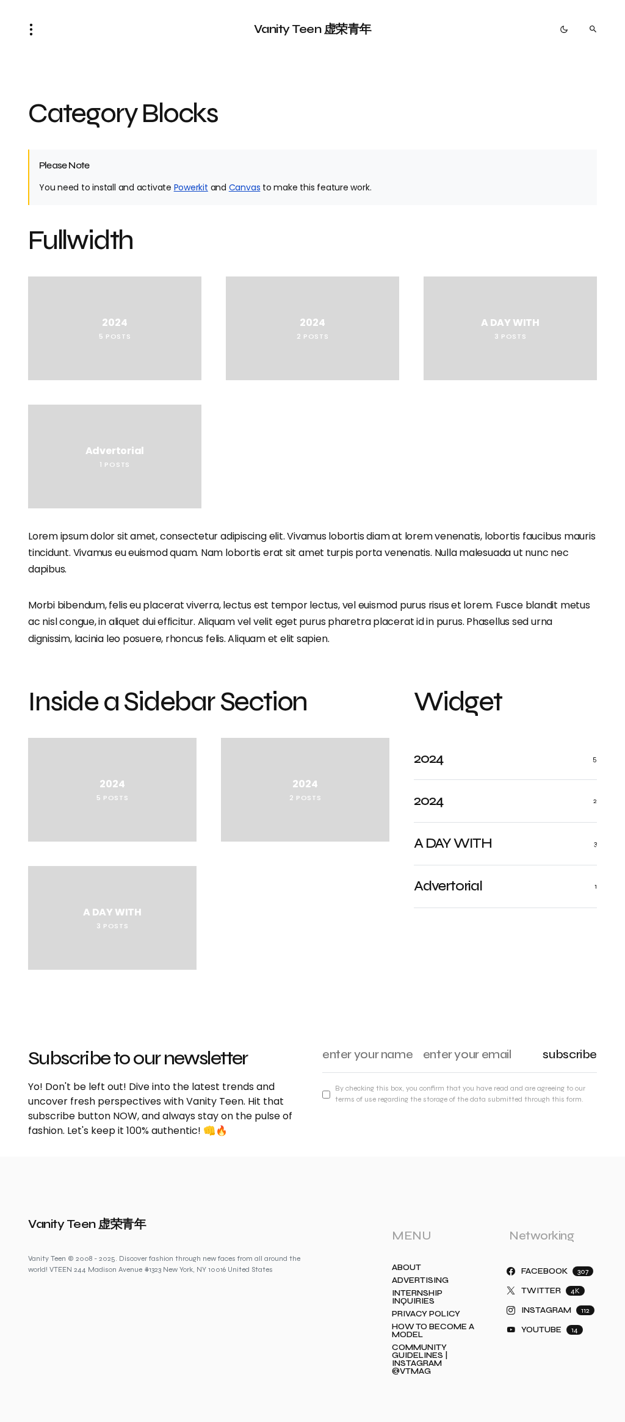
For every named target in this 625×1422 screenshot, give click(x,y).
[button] (34, 29)
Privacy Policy (426, 1314)
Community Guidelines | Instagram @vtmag (419, 1360)
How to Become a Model (433, 1331)
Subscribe (570, 1054)
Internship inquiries (417, 1297)
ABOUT (406, 1268)
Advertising (420, 1281)
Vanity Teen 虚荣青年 (313, 29)
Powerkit (191, 187)
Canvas (245, 187)
